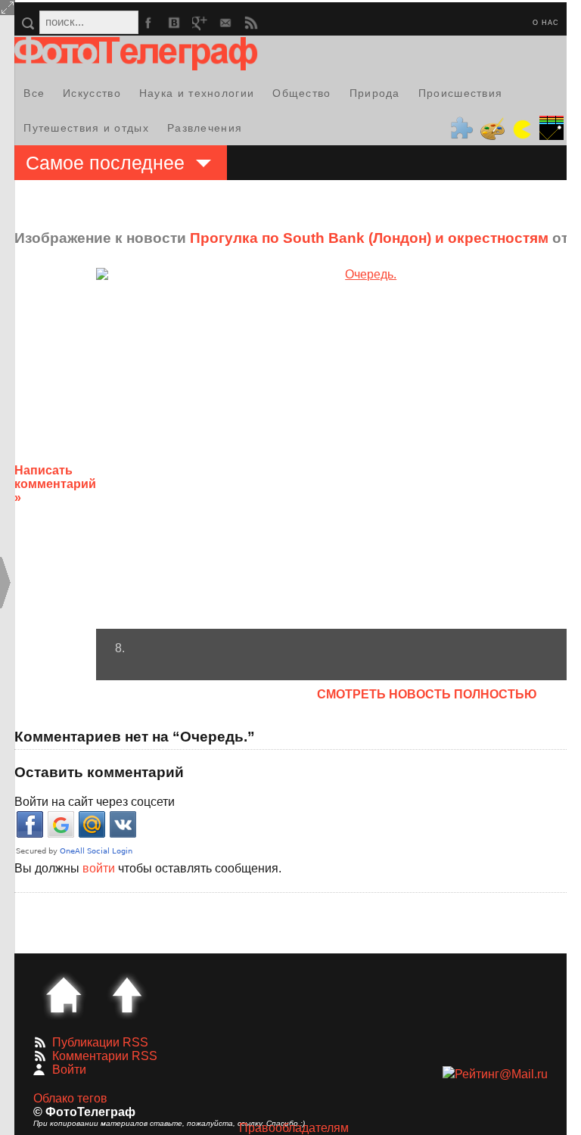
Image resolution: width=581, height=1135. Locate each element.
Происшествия (460, 93)
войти (98, 868)
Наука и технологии (196, 93)
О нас (546, 22)
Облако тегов (70, 1098)
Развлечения (204, 128)
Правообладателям (294, 1127)
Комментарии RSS (104, 1055)
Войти (69, 1069)
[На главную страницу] (63, 995)
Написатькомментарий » (55, 484)
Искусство (92, 93)
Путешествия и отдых (86, 128)
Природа (375, 93)
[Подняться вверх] (127, 995)
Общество (301, 93)
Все (34, 93)
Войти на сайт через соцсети (94, 801)
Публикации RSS (100, 1042)
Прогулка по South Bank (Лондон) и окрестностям (369, 238)
